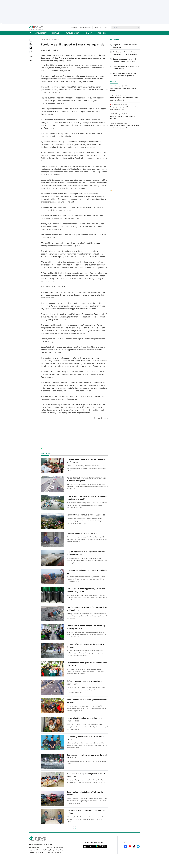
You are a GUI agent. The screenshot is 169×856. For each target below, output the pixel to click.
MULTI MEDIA (101, 33)
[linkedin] (30, 47)
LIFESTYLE (55, 33)
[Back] (30, 60)
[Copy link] (30, 51)
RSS (106, 27)
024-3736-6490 (56, 853)
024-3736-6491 (42, 853)
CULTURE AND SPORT (71, 33)
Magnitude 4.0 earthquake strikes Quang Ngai (86, 515)
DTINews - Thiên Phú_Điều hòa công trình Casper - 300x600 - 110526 (125, 134)
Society (56, 39)
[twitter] (30, 44)
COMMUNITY (87, 33)
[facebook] (30, 40)
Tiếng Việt (97, 27)
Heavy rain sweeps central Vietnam (82, 533)
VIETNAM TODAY (41, 33)
